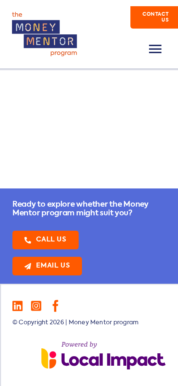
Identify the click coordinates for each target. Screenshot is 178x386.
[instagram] (36, 306)
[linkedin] (17, 306)
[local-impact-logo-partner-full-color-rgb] (103, 345)
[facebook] (55, 306)
